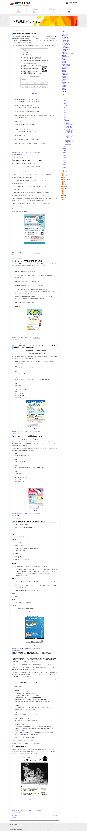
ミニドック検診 (65, 49)
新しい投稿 (14, 815)
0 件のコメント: (28, 152)
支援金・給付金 (65, 64)
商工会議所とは (13, 827)
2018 (64, 157)
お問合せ (35, 12)
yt (64, 199)
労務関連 (64, 91)
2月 (64, 119)
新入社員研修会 (18, 154)
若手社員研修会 (65, 67)
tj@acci (65, 195)
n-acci (65, 190)
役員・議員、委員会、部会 (27, 827)
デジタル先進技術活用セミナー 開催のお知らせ (29, 521)
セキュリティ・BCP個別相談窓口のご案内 (27, 261)
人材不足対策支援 (65, 74)
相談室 (16, 339)
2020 (64, 153)
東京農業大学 (65, 82)
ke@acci (65, 184)
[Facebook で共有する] (38, 152)
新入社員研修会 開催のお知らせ (24, 33)
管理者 (65, 177)
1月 (64, 146)
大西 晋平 (66, 175)
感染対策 (64, 55)
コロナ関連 (64, 43)
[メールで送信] (34, 152)
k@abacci (66, 181)
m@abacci (66, 188)
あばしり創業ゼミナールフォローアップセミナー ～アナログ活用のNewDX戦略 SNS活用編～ (69, 131)
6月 (64, 112)
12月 (65, 102)
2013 (64, 166)
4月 (64, 115)
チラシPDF (34, 93)
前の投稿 (55, 815)
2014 (64, 164)
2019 (64, 155)
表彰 (63, 83)
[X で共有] (36, 152)
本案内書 (23, 734)
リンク (52, 12)
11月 (65, 103)
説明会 (63, 76)
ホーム (18, 9)
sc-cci (65, 193)
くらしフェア (65, 41)
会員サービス (52, 9)
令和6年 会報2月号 (19, 746)
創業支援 (22, 433)
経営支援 (35, 9)
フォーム (35, 115)
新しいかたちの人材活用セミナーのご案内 (27, 160)
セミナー (17, 254)
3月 (64, 117)
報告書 (63, 86)
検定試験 (69, 9)
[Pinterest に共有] (39, 152)
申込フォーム (18, 581)
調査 (63, 80)
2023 (64, 148)
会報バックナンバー (19, 812)
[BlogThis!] (35, 152)
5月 (64, 114)
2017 (64, 159)
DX (16, 650)
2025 (64, 98)
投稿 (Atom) (17, 817)
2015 (64, 162)
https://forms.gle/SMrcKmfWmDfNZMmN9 (24, 124)
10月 (65, 105)
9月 (64, 107)
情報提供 (18, 12)
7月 (64, 110)
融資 (63, 88)
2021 (64, 152)
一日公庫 (64, 50)
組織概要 (19, 827)
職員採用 (64, 71)
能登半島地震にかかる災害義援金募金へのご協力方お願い (32, 653)
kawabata (65, 182)
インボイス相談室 (65, 40)
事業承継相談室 (65, 65)
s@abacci (66, 191)
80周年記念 (64, 34)
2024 (64, 100)
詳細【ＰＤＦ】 (32, 799)
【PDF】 (34, 333)
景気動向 (64, 59)
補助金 (63, 85)
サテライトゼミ (65, 44)
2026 (64, 97)
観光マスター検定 (65, 56)
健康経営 (64, 61)
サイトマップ (69, 12)
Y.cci (65, 173)
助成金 (63, 68)
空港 (63, 58)
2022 (64, 150)
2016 (64, 160)
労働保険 (64, 89)
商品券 (63, 70)
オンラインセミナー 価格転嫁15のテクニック (29, 436)
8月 (64, 108)
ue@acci (65, 197)
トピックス (64, 47)
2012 (64, 167)
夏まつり (64, 52)
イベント (64, 38)
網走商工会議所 (67, 179)
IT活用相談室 (65, 37)
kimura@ (65, 186)
